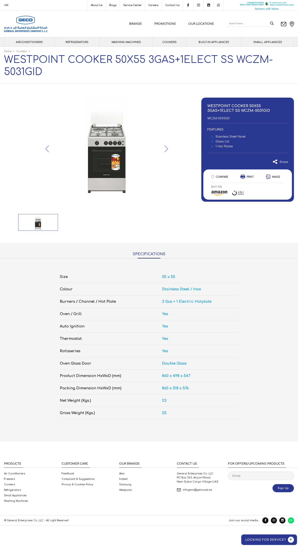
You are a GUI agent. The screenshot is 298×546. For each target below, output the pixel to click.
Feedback (68, 473)
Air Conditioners (14, 473)
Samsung (125, 484)
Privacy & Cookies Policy (77, 484)
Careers (153, 5)
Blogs (113, 5)
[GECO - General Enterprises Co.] (25, 24)
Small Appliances (267, 42)
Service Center (132, 5)
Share (282, 162)
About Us (97, 5)
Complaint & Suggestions (78, 479)
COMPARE (222, 177)
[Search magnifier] (272, 23)
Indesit (123, 479)
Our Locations (201, 23)
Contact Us (172, 5)
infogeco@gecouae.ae (197, 489)
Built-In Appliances (213, 42)
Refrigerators (76, 42)
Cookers (169, 42)
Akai (121, 473)
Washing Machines (126, 42)
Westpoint (125, 490)
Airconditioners (29, 42)
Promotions (165, 23)
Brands (135, 23)
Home (8, 51)
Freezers (9, 479)
